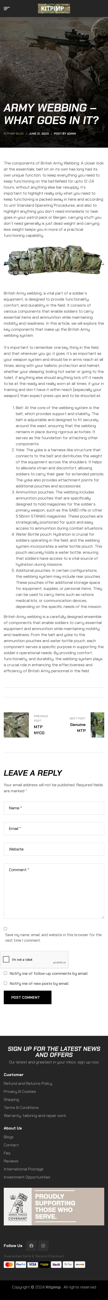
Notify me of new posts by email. (39, 983)
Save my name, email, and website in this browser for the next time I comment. (53, 937)
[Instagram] (43, 1245)
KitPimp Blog (14, 133)
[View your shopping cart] (101, 9)
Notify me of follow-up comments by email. (49, 973)
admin (71, 133)
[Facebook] (31, 1245)
